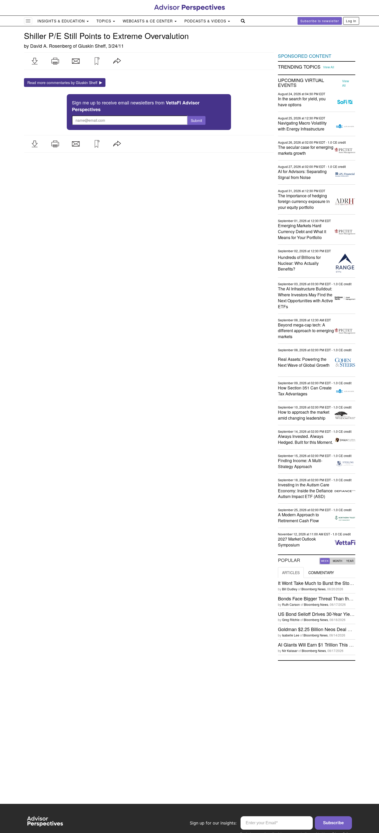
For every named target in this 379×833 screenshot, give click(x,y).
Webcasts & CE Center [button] (148, 20)
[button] (34, 61)
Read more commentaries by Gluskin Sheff (63, 82)
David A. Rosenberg (51, 45)
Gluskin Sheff (92, 45)
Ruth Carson (291, 604)
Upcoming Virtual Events (301, 83)
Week (325, 561)
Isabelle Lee (290, 635)
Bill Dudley (289, 589)
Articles (291, 572)
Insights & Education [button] (61, 20)
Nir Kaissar (290, 650)
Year (349, 561)
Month (337, 561)
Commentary (321, 572)
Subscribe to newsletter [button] (319, 21)
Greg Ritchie (291, 619)
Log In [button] (351, 21)
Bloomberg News (313, 589)
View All (328, 67)
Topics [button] (104, 20)
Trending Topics (299, 66)
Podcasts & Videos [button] (205, 20)
